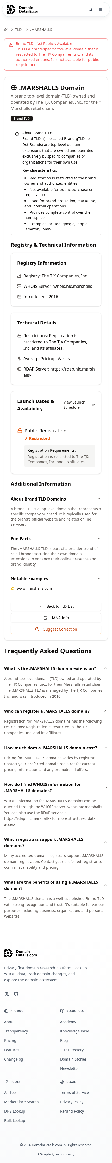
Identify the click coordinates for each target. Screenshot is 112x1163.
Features (11, 1049)
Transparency (16, 1031)
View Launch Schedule (74, 405)
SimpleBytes (49, 1154)
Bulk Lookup (14, 1120)
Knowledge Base (74, 1031)
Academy (68, 1021)
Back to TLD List (60, 606)
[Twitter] (6, 993)
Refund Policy (72, 1111)
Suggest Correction (60, 629)
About (9, 1021)
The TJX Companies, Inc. (65, 276)
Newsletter (69, 1068)
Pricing (10, 1040)
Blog (64, 1040)
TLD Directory (72, 1049)
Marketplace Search (21, 1101)
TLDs (19, 29)
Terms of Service (74, 1092)
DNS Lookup (14, 1111)
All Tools (11, 1092)
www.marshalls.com (34, 588)
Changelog (13, 1059)
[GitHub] (16, 993)
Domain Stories (73, 1059)
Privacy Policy (71, 1101)
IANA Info (60, 617)
